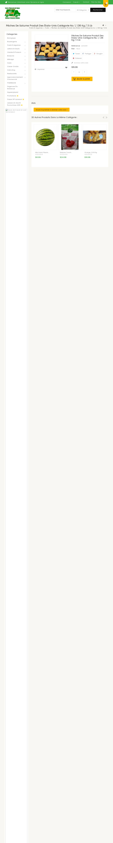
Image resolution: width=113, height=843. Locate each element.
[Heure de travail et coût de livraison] (16, 530)
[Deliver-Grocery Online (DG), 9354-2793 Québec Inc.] (12, 13)
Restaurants (12, 74)
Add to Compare (42, 146)
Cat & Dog (11, 70)
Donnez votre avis (81, 63)
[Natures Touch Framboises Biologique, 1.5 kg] (70, 137)
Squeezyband (12, 92)
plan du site (96, 2)
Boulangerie (12, 42)
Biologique (11, 38)
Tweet (77, 54)
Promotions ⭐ (12, 96)
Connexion (67, 2)
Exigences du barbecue (12, 87)
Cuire (9, 63)
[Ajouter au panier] (37, 146)
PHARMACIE (11, 83)
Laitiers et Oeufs (13, 49)
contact (86, 2)
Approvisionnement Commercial (15, 78)
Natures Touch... (66, 152)
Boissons (10, 56)
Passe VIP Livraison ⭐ (15, 99)
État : (73, 49)
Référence (76, 46)
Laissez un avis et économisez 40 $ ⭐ (15, 104)
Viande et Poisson (14, 52)
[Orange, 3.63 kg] (94, 137)
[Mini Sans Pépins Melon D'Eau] (45, 137)
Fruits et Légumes (14, 45)
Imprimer (41, 69)
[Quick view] (46, 146)
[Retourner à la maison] (103, 25)
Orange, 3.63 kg (91, 152)
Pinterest (78, 58)
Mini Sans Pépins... (42, 152)
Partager (88, 54)
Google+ (99, 54)
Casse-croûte (12, 66)
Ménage (10, 59)
